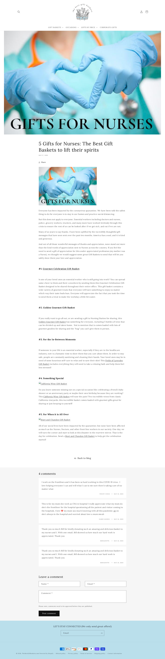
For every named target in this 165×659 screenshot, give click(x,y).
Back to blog (84, 458)
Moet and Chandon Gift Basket (80, 436)
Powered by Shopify (46, 653)
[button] (18, 11)
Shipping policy (99, 653)
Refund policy (61, 653)
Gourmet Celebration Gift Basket (61, 268)
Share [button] (43, 162)
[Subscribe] (101, 633)
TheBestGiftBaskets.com (30, 653)
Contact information (115, 653)
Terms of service (86, 653)
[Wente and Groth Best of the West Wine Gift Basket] (53, 383)
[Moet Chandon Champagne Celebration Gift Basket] (54, 420)
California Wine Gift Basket (56, 396)
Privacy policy (73, 653)
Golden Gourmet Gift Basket (52, 322)
